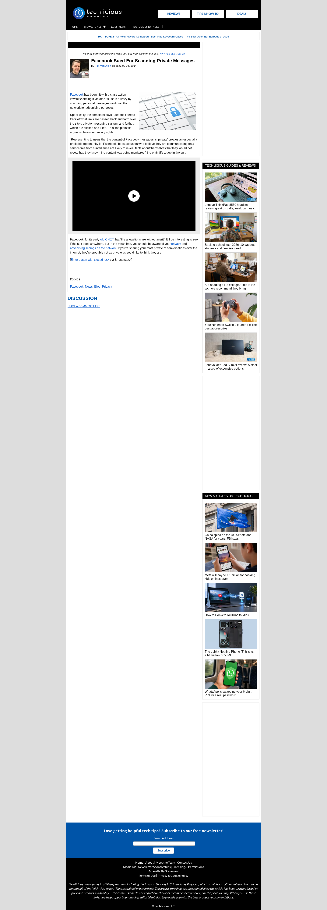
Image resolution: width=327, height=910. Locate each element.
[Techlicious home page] (97, 18)
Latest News (118, 26)
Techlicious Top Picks (146, 26)
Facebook (76, 94)
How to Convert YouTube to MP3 (227, 615)
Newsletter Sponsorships (154, 867)
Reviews (173, 13)
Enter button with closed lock (90, 259)
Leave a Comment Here (84, 306)
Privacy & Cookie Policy (173, 875)
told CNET (107, 239)
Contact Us (184, 862)
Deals (241, 13)
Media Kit (129, 867)
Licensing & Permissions (188, 867)
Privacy (107, 286)
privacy (176, 243)
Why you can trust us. (172, 53)
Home (74, 26)
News (89, 286)
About (149, 862)
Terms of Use (147, 875)
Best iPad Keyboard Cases (167, 36)
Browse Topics (92, 26)
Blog (97, 286)
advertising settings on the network (93, 248)
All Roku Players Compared (132, 36)
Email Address (163, 838)
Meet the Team (165, 862)
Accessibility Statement (163, 871)
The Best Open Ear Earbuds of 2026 (207, 36)
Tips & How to (208, 13)
